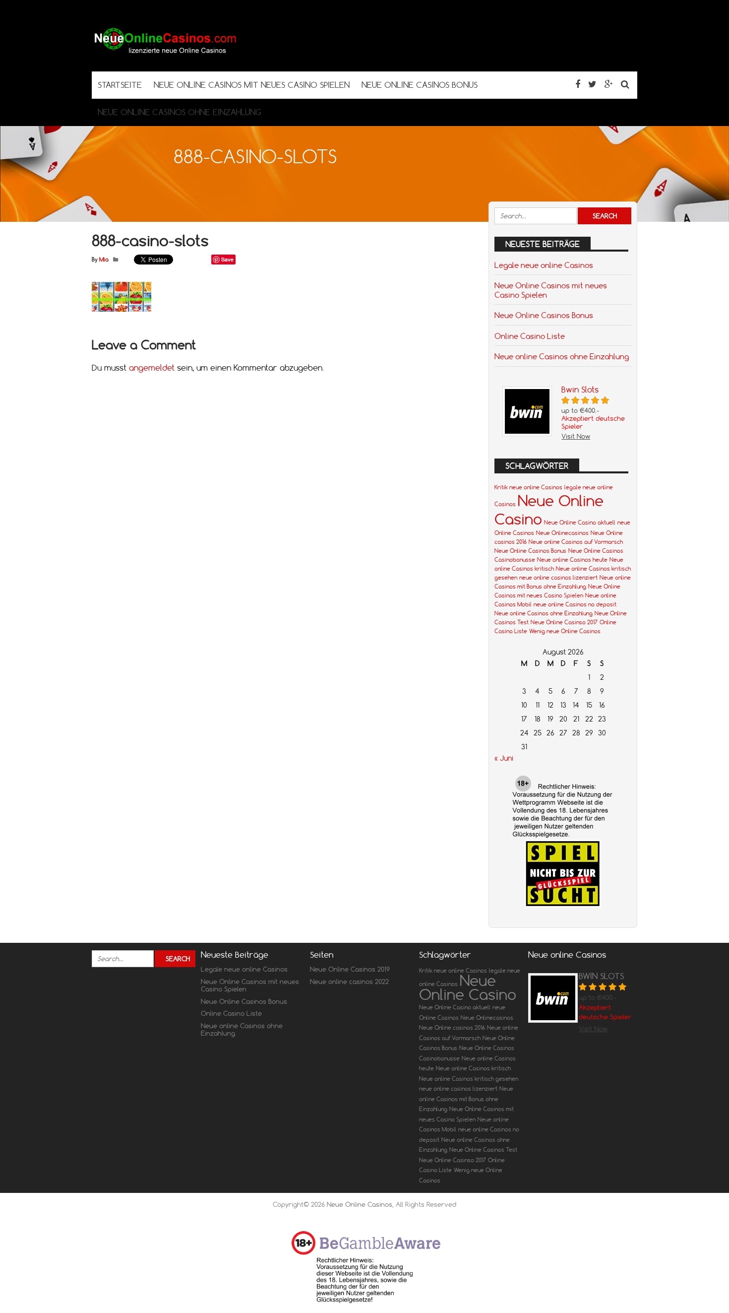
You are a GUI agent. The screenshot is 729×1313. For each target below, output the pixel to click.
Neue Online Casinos (359, 1204)
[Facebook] (577, 84)
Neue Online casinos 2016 (452, 1027)
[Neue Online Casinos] (166, 52)
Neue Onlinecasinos (562, 532)
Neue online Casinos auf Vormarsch (576, 541)
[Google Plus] (609, 84)
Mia (104, 259)
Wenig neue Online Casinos (565, 631)
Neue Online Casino (467, 987)
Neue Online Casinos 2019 (350, 969)
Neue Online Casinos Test (483, 1149)
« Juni (503, 758)
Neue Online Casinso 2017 (564, 622)
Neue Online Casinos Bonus (543, 315)
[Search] (625, 84)
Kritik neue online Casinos (528, 487)
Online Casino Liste (529, 336)
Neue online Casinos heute (572, 559)
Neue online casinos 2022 (349, 981)
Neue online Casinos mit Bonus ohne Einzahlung (466, 1099)
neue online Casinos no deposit (575, 604)
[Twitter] (592, 84)
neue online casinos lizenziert (558, 577)
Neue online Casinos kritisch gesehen (468, 1078)
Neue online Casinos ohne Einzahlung (561, 356)
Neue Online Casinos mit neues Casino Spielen (550, 289)
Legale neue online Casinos (543, 265)
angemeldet (152, 368)
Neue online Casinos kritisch (473, 1068)
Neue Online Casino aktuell (579, 522)
